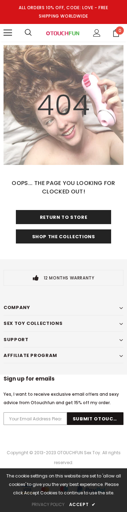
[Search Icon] (28, 32)
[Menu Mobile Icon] (8, 33)
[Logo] (62, 32)
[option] (63, 278)
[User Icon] (97, 33)
